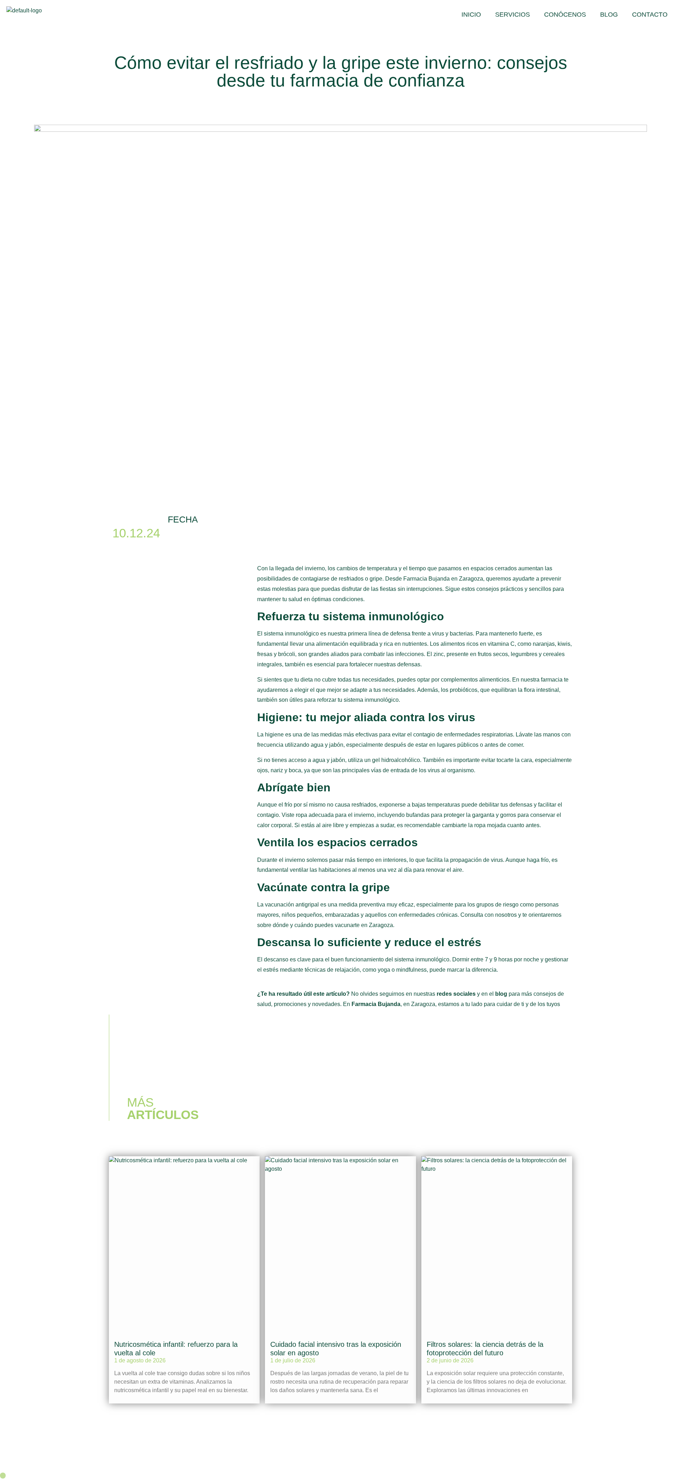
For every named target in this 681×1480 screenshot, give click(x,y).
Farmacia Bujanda (375, 1004)
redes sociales (456, 994)
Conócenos (565, 14)
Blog (609, 14)
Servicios (512, 14)
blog (501, 994)
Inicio (471, 14)
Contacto (650, 14)
